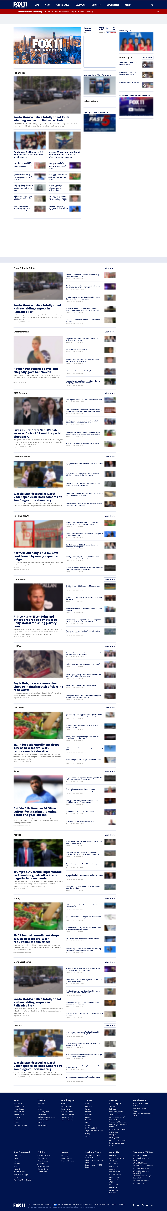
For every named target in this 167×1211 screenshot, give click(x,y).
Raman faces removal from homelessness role (82, 443)
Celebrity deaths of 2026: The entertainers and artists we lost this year (83, 339)
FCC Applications (115, 1174)
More (127, 5)
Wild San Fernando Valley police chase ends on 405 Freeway (23, 198)
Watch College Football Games (141, 1159)
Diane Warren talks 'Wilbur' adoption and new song (129, 73)
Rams (87, 1103)
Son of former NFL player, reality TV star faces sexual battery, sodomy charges (58, 198)
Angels (87, 1117)
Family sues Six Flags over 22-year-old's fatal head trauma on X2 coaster (28, 154)
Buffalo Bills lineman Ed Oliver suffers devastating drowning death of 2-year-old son (23, 176)
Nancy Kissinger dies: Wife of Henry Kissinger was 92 (84, 865)
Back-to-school (67, 1112)
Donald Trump (42, 1161)
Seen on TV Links (67, 1114)
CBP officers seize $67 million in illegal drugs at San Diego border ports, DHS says (84, 494)
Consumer (19, 707)
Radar (39, 1109)
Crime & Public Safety (24, 268)
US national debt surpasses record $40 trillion (82, 939)
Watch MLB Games (140, 1163)
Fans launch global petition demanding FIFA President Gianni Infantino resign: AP (82, 801)
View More (147, 57)
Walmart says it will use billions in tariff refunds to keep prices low (84, 726)
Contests (112, 1155)
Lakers (87, 1109)
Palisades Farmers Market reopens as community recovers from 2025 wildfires (84, 654)
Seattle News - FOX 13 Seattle (93, 1166)
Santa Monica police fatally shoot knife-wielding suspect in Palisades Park (42, 118)
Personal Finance (67, 1161)
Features (113, 1100)
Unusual (18, 1025)
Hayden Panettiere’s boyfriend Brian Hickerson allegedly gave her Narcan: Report (58, 187)
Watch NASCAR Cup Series (143, 1166)
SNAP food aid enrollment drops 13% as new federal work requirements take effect (58, 176)
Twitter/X (17, 1169)
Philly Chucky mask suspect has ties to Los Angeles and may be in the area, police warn (23, 187)
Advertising (113, 1169)
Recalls (16, 1120)
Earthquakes (42, 1114)
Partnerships (113, 1190)
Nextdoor (17, 1166)
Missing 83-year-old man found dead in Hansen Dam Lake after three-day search (64, 154)
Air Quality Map (43, 1112)
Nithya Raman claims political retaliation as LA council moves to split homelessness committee (83, 433)
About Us (114, 1152)
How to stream (19, 1172)
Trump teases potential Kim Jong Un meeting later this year (84, 609)
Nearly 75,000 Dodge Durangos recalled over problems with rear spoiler (82, 737)
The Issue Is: (113, 1106)
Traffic (39, 1106)
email (151, 1205)
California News (22, 456)
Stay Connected (22, 1152)
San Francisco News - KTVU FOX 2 (93, 1156)
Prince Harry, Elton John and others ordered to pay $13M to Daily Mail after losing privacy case (35, 621)
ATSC (111, 1182)
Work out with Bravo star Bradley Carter (128, 63)
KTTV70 (112, 1146)
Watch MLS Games (140, 1183)
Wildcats (88, 1120)
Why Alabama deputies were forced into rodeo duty (83, 1078)
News (16, 1100)
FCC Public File (114, 1172)
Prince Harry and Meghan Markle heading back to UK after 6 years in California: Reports (84, 474)
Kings (87, 1122)
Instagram (17, 1158)
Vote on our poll (67, 1117)
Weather (41, 1100)
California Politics (43, 1155)
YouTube (17, 1163)
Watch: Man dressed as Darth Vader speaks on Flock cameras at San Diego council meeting (38, 497)
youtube (147, 1205)
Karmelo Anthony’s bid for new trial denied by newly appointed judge (23, 165)
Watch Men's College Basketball (141, 1172)
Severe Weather (43, 1120)
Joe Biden (41, 1163)
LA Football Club (91, 1128)
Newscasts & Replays (141, 1108)
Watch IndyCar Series (141, 1168)
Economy (64, 1155)
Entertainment (21, 331)
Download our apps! (21, 1174)
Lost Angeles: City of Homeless (116, 1118)
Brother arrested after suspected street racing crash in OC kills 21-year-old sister (57, 165)
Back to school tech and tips (129, 83)
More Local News (22, 961)
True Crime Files (115, 1114)
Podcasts (17, 1177)
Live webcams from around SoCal (143, 1115)
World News (20, 579)
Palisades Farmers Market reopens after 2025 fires (84, 664)
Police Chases (19, 1109)
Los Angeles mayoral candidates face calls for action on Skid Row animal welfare (82, 422)
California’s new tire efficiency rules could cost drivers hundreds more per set (83, 484)
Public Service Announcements (115, 1178)
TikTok (16, 1161)
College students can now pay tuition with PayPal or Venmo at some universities (83, 760)
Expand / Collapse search (152, 5)
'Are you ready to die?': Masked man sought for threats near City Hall (83, 1044)
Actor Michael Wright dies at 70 (77, 349)
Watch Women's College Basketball (142, 1177)
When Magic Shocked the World (118, 1125)
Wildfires (18, 646)
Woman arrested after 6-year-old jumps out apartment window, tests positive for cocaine (82, 309)
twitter (138, 1205)
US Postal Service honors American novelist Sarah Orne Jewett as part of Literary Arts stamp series (84, 715)
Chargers (88, 1106)
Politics (17, 834)
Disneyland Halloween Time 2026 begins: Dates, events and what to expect (83, 1003)
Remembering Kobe (116, 1143)
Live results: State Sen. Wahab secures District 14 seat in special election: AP (37, 433)
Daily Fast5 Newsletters (22, 1180)
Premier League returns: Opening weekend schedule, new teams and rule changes (81, 790)
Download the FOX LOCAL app (97, 75)
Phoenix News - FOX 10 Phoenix (94, 1161)
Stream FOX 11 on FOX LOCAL (141, 1104)
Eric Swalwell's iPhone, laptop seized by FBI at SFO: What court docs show (84, 464)
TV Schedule (113, 1161)
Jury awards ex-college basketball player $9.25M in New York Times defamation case (84, 568)
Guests (63, 1103)
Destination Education (117, 1129)
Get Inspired (113, 1132)
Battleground (42, 1172)
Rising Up (112, 1135)
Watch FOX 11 (140, 1100)
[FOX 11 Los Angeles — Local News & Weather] (21, 5)
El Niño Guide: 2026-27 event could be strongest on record (84, 587)
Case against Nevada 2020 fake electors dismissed (84, 400)
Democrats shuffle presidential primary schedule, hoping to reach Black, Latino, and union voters (84, 411)
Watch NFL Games (140, 1155)
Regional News (93, 1152)
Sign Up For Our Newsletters (97, 112)
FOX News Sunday (20, 1125)
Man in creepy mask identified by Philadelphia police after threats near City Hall (83, 1033)
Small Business (66, 1158)
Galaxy (87, 1133)
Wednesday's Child (116, 1112)
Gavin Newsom (43, 1166)
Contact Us (113, 1187)
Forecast (40, 1103)
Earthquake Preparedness (46, 1117)
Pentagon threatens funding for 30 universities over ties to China (83, 632)
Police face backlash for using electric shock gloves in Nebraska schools (58, 208)
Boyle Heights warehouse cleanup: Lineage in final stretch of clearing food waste (38, 686)
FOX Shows (113, 1163)
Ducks (87, 1125)
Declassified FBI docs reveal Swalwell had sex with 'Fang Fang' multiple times (84, 504)
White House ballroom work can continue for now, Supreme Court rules (84, 842)
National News (21, 515)
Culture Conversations (117, 1140)
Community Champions (118, 1122)
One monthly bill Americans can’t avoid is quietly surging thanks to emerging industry (83, 950)
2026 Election (20, 393)
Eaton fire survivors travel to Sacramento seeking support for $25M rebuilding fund (84, 675)
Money (17, 898)
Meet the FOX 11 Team (118, 1158)
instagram (142, 1205)
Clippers (88, 1112)
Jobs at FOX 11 (114, 1166)
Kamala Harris (42, 1169)
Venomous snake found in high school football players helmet (82, 1067)
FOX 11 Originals (115, 1103)
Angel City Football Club (94, 1131)
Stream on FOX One (143, 1152)
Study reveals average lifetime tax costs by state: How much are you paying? (83, 917)
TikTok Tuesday (67, 1120)
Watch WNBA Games (141, 1180)
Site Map (112, 1193)
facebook (133, 1205)
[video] (147, 64)
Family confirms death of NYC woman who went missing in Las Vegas (22, 208)
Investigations (114, 1137)
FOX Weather (42, 1125)
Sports (17, 771)
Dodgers (88, 1114)
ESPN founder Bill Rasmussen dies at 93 (80, 822)
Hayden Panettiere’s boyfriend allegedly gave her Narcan (36, 370)
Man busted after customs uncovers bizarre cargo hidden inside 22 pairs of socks (84, 1055)
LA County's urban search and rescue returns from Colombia (84, 598)
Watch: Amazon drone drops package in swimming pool (84, 749)
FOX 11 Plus (113, 1185)
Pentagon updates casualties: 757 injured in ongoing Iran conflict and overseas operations (82, 853)
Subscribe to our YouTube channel (134, 95)
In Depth (112, 1109)
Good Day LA (125, 30)
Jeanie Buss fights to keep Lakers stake (80, 811)
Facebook (17, 1155)
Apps (135, 1111)
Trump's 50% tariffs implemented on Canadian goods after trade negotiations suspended (38, 875)
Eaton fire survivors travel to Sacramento (81, 685)
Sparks (87, 1136)
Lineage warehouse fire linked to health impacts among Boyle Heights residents (83, 696)
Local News (18, 1103)
